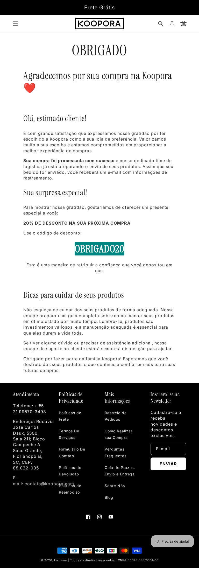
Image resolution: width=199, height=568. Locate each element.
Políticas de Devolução (70, 470)
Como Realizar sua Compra (118, 434)
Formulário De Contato (72, 452)
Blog (109, 497)
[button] (15, 23)
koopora (60, 560)
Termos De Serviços (69, 434)
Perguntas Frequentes (115, 452)
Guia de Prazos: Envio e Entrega (120, 470)
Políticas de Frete (70, 416)
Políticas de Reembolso (70, 488)
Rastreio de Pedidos (116, 416)
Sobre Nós (115, 485)
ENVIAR (168, 463)
